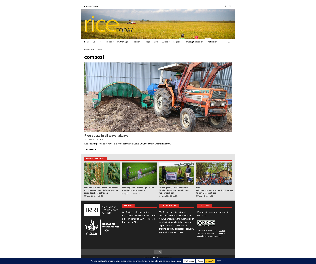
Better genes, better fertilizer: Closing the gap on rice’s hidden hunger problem (176, 173)
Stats (156, 42)
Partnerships (122, 42)
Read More (91, 149)
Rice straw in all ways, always (158, 97)
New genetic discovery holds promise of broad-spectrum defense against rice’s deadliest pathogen (102, 173)
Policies (108, 42)
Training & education (194, 42)
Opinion (137, 42)
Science (96, 42)
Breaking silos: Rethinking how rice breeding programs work (139, 173)
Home (86, 42)
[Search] (228, 42)
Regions (176, 42)
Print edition (212, 42)
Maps (148, 42)
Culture (165, 42)
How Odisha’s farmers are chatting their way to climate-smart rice (214, 173)
